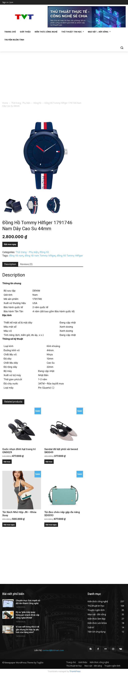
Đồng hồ (37, 103)
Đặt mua (7, 462)
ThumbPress (75, 671)
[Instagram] (113, 649)
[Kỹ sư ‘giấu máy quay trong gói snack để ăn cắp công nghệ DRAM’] (8, 615)
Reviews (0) (26, 264)
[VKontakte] (121, 649)
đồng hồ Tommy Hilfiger (70, 255)
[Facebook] (98, 649)
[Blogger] (91, 649)
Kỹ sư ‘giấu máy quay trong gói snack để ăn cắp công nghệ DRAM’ (27, 615)
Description (10, 264)
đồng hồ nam (16, 255)
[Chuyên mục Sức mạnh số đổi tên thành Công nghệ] (8, 603)
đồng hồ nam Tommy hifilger (40, 255)
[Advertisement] (64, 76)
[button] (122, 48)
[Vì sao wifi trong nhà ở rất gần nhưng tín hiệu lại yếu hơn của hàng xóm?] (8, 629)
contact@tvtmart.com (53, 650)
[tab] (10, 264)
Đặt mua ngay (10, 244)
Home (5, 103)
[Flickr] (105, 649)
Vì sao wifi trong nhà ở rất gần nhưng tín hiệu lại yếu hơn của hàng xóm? (27, 630)
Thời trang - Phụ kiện (20, 103)
